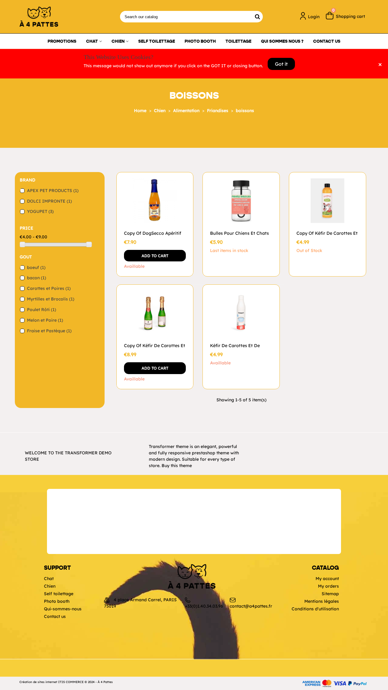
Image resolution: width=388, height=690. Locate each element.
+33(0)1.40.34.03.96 (204, 606)
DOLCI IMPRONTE (49, 201)
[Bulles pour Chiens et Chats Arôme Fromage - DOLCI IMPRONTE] (241, 200)
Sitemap (330, 593)
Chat (92, 41)
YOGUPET (40, 211)
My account (327, 578)
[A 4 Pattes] (52, 16)
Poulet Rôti (41, 309)
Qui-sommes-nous (63, 609)
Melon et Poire (45, 320)
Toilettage (238, 41)
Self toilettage (156, 41)
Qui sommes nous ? (282, 41)
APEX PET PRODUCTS (53, 190)
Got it (281, 64)
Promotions (62, 41)
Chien (118, 41)
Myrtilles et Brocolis (50, 299)
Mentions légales (321, 601)
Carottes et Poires (49, 288)
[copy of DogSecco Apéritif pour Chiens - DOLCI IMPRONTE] (155, 200)
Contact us (326, 41)
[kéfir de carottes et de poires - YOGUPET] (241, 313)
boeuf (36, 267)
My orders (328, 586)
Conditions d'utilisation (315, 609)
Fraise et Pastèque (49, 330)
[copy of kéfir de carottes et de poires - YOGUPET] (327, 200)
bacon (36, 277)
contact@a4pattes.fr (251, 606)
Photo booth (200, 41)
